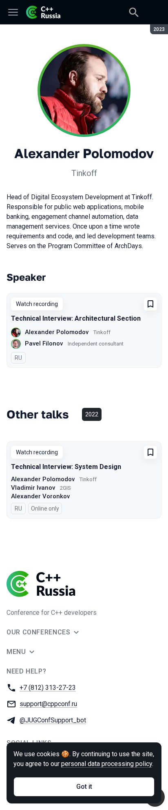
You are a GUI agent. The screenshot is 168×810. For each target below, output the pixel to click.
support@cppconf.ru (48, 704)
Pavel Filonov (44, 343)
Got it (84, 786)
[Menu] (13, 12)
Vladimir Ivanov (33, 487)
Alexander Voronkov (40, 496)
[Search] (134, 12)
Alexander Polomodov (56, 332)
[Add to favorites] (150, 303)
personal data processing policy (106, 764)
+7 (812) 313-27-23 (48, 687)
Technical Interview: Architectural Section (76, 318)
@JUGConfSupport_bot (53, 720)
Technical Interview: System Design (66, 467)
